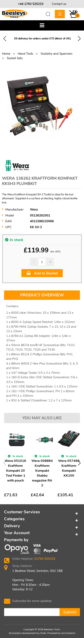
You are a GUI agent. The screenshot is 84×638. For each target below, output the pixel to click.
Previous (5, 39)
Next (79, 39)
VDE (22, 391)
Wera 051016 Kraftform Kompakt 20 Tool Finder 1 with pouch (15, 471)
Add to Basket (45, 273)
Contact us (59, 4)
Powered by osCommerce (61, 633)
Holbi (43, 633)
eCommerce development (22, 633)
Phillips (30, 391)
